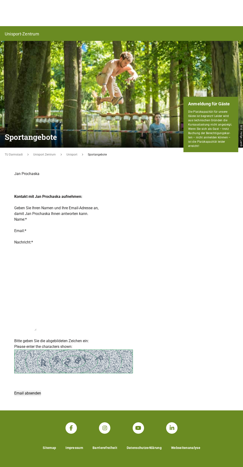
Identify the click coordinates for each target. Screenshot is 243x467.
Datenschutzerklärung (144, 448)
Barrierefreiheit (105, 448)
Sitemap (49, 448)
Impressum (74, 448)
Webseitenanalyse (185, 448)
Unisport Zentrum (44, 154)
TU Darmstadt (14, 154)
